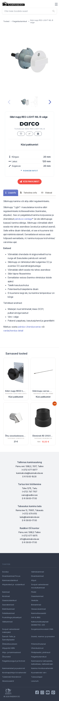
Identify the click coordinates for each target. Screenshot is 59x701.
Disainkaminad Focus (11, 576)
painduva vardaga (23, 218)
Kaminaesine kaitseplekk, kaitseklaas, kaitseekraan (42, 662)
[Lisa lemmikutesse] (21, 134)
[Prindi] (38, 134)
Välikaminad (7, 622)
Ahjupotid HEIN (8, 648)
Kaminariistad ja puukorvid (13, 668)
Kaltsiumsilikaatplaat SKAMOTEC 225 (39, 623)
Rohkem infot (30, 171)
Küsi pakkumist (29, 144)
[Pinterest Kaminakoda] (53, 692)
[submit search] (53, 11)
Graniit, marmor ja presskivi (43, 636)
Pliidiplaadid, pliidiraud (40, 652)
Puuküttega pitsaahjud (11, 617)
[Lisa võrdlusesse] (29, 134)
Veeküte (34, 600)
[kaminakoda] (13, 3)
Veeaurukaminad (38, 609)
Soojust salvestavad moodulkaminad (39, 586)
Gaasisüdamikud (9, 600)
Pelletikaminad (8, 613)
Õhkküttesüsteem (9, 644)
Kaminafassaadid (38, 613)
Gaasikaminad (37, 596)
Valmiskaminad (37, 572)
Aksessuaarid (8, 681)
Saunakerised (8, 605)
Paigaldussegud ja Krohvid (13, 661)
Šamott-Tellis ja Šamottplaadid (8, 638)
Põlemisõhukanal (38, 644)
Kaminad (6, 592)
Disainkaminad (37, 576)
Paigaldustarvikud (19, 21)
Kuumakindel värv (38, 672)
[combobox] (29, 11)
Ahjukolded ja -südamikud (13, 584)
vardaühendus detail (13, 330)
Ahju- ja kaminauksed (11, 652)
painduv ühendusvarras (29, 326)
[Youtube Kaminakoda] (48, 692)
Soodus (5, 572)
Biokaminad (36, 605)
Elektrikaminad (8, 609)
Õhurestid (6, 657)
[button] (56, 4)
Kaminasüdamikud (10, 580)
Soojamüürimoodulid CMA (42, 629)
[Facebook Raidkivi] (37, 692)
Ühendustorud (37, 648)
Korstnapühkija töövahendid (14, 672)
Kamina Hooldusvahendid (42, 668)
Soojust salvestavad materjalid (10, 630)
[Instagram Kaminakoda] (42, 692)
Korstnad (6, 596)
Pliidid (33, 592)
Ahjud (33, 580)
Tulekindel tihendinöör (11, 677)
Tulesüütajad (36, 677)
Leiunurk (35, 681)
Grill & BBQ (35, 617)
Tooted (6, 21)
